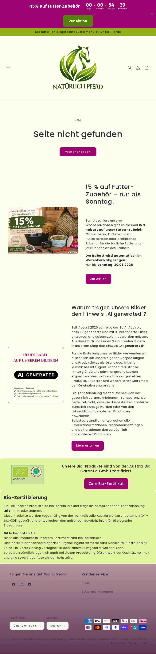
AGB (144, 642)
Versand (133, 642)
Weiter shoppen (78, 152)
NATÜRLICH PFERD (32, 639)
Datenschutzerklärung (82, 638)
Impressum (118, 642)
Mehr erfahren (87, 445)
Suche (86, 583)
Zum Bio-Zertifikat (106, 483)
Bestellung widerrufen (97, 592)
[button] (8, 67)
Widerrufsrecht (108, 638)
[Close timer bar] (152, 14)
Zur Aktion (78, 21)
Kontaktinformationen (133, 638)
